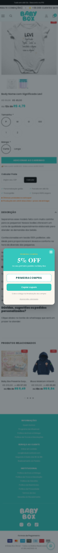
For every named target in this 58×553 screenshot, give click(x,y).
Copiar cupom (29, 287)
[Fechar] (51, 252)
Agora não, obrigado (29, 299)
